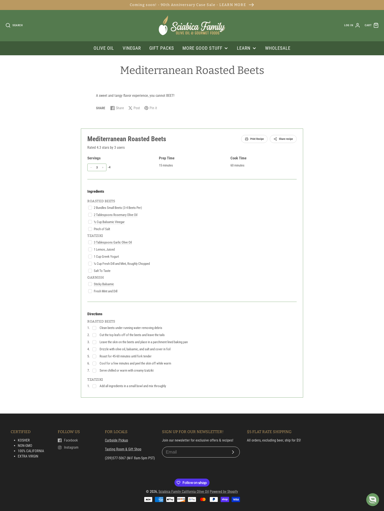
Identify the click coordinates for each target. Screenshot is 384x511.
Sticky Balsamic (104, 284)
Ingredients (95, 191)
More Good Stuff (202, 48)
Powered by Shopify (224, 491)
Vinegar (132, 48)
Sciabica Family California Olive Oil (183, 491)
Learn (243, 48)
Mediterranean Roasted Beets (126, 139)
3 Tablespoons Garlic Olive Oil (113, 242)
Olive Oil (104, 48)
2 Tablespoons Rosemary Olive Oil (115, 215)
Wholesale (277, 48)
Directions (94, 314)
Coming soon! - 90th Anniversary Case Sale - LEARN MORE (188, 5)
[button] (372, 499)
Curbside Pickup (116, 440)
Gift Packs (161, 48)
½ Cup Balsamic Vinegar (109, 222)
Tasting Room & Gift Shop (123, 449)
